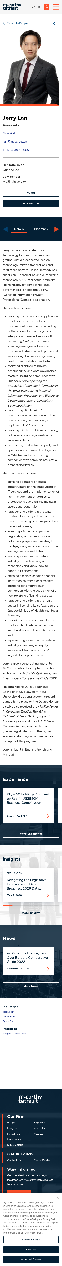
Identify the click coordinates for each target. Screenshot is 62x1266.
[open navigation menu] (56, 7)
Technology (8, 1012)
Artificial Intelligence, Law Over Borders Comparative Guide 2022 (27, 958)
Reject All (31, 1250)
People (11, 1122)
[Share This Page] (54, 23)
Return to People (17, 23)
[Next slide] (56, 229)
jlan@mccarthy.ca (15, 141)
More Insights (31, 913)
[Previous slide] (5, 229)
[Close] (58, 1197)
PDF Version (31, 203)
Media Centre (42, 1160)
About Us (39, 1128)
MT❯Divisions (15, 1145)
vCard (31, 192)
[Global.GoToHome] (12, 7)
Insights (12, 1128)
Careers (38, 1134)
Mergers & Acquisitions (14, 1034)
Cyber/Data (8, 1021)
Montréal (9, 133)
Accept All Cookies (31, 1259)
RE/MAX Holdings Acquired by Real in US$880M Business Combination (28, 799)
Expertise (40, 1122)
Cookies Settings (31, 1240)
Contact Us (14, 1160)
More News (31, 986)
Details (19, 229)
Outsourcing (9, 1017)
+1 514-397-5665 (16, 150)
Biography (41, 229)
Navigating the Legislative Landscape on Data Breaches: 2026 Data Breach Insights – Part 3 (26, 884)
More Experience (31, 833)
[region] (31, 1229)
